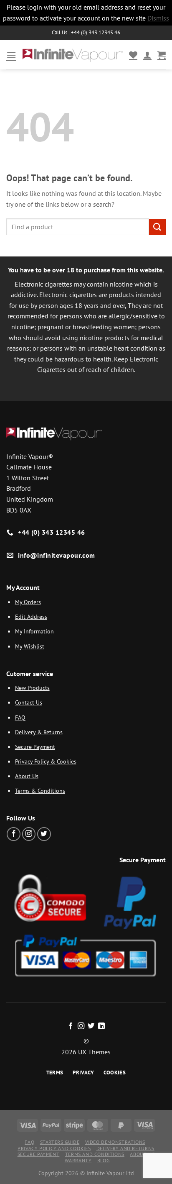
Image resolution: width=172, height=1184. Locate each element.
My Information (34, 631)
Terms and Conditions (94, 1154)
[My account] (147, 55)
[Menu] (11, 55)
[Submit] (157, 227)
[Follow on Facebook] (13, 834)
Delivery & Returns (39, 732)
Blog (103, 1160)
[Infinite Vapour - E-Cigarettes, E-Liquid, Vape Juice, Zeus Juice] (73, 55)
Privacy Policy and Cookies (54, 1148)
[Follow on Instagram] (29, 834)
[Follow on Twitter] (44, 834)
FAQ (20, 717)
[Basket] (161, 55)
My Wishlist (29, 646)
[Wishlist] (133, 55)
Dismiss (158, 18)
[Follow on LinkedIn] (101, 1026)
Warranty (78, 1160)
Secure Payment (35, 747)
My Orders (28, 602)
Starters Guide (60, 1142)
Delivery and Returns (125, 1148)
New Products (32, 688)
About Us (26, 776)
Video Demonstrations (115, 1142)
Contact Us (28, 702)
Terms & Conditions (40, 790)
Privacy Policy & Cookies (45, 761)
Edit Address (31, 616)
